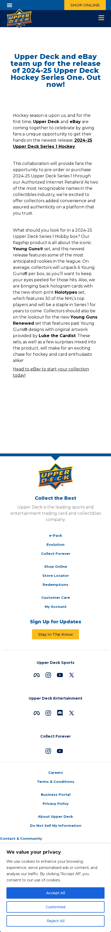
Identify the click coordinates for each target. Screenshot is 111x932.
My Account (56, 606)
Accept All (55, 893)
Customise (56, 907)
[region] (55, 888)
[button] (9, 5)
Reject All (56, 921)
